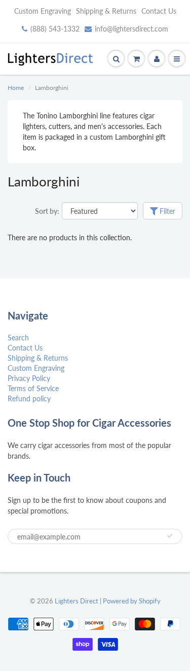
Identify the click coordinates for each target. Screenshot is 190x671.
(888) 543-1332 (55, 28)
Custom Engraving (42, 11)
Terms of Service (33, 388)
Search (18, 337)
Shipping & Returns (106, 11)
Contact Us (158, 11)
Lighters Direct (76, 601)
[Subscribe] (169, 536)
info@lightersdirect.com (131, 28)
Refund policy (29, 398)
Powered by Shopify (132, 601)
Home (16, 87)
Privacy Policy (29, 378)
